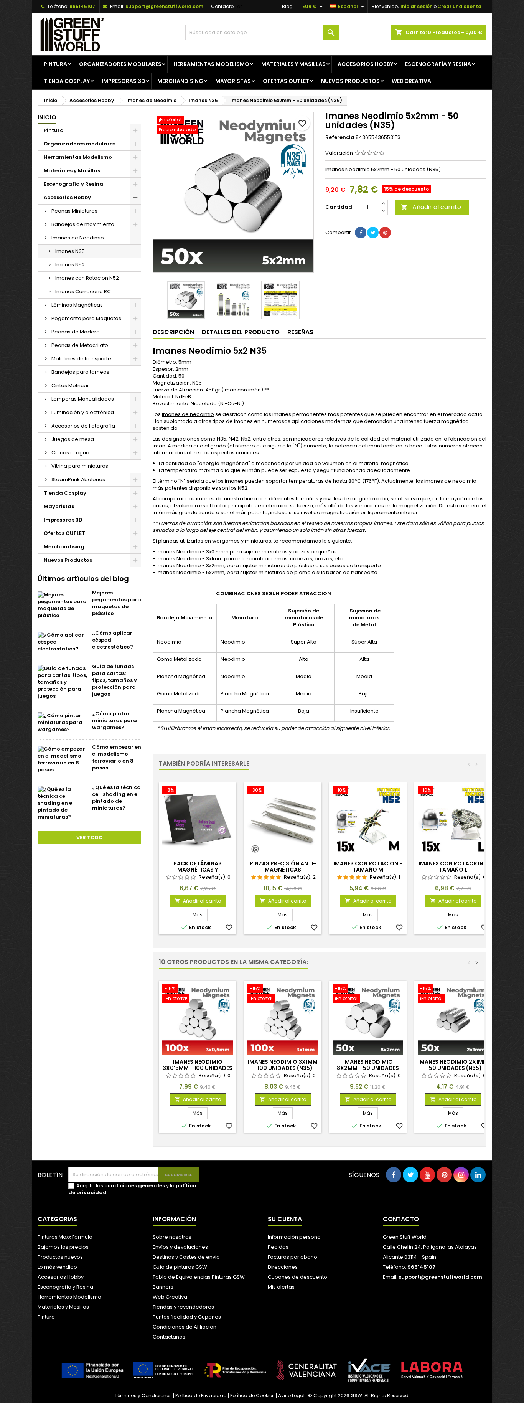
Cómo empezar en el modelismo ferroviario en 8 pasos (116, 757)
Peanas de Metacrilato (79, 345)
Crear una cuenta (459, 6)
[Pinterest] (385, 232)
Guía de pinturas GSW (180, 1267)
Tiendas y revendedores (183, 1307)
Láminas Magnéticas (77, 305)
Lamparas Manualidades (82, 399)
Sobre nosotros (172, 1237)
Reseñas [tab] (300, 332)
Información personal (295, 1237)
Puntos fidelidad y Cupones (187, 1316)
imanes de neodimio (188, 414)
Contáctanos (169, 1336)
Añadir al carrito (431, 207)
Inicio (47, 117)
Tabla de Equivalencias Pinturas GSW (199, 1277)
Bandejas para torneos (80, 372)
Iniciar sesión (416, 6)
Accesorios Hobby (365, 64)
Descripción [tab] (173, 332)
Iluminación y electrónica (82, 412)
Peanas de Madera (75, 331)
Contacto (222, 6)
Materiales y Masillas (293, 64)
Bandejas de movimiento (82, 224)
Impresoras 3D (123, 81)
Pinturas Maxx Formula (65, 1237)
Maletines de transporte (81, 358)
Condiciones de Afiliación (184, 1326)
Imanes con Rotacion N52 (87, 278)
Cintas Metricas (70, 385)
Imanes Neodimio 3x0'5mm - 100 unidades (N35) (197, 1068)
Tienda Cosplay (67, 81)
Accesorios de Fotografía (83, 425)
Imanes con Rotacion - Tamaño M (367, 866)
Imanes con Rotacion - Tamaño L (453, 866)
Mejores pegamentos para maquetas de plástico (116, 603)
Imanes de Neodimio (77, 237)
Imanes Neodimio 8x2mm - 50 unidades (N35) (368, 1068)
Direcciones (283, 1267)
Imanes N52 (70, 264)
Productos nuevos (60, 1257)
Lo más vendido (57, 1267)
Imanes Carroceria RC (83, 291)
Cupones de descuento (297, 1277)
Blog (287, 6)
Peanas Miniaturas (74, 211)
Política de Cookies (252, 1395)
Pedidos (278, 1247)
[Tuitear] (373, 232)
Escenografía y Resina (438, 64)
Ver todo (89, 837)
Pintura (55, 64)
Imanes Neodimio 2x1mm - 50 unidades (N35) (453, 1065)
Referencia (339, 137)
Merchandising (180, 81)
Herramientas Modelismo (211, 64)
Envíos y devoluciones (180, 1247)
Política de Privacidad (201, 1395)
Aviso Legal (291, 1395)
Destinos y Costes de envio (186, 1257)
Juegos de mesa (72, 439)
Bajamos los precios (63, 1247)
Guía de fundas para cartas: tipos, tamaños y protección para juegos (114, 680)
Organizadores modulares (120, 64)
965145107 (82, 6)
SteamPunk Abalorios (78, 479)
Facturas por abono (292, 1257)
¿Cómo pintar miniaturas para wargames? (114, 720)
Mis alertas (281, 1287)
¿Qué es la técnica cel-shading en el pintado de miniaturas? (116, 798)
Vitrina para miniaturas (79, 466)
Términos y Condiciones (143, 1395)
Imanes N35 (70, 251)
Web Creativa (170, 1297)
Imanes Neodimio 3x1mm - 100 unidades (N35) (283, 1065)
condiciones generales (134, 1185)
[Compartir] (360, 232)
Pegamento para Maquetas (86, 318)
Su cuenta (285, 1219)
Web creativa (411, 81)
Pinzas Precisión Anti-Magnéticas (283, 866)
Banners (163, 1287)
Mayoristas (233, 81)
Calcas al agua (70, 452)
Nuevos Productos (350, 81)
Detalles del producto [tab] (241, 332)
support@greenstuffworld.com (164, 6)
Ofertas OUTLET (286, 81)
